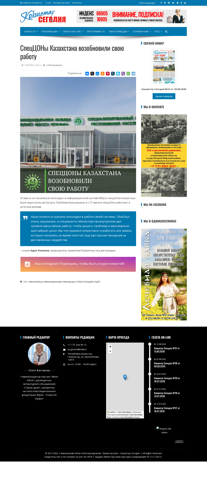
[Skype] (118, 73)
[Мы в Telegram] (177, 2)
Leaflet (112, 412)
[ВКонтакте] (87, 73)
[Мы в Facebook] (161, 2)
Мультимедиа (118, 31)
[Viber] (123, 73)
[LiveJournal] (113, 73)
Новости (29, 31)
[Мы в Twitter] (165, 2)
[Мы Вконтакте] (173, 2)
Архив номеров (164, 96)
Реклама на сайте (61, 2)
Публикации (49, 31)
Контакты (77, 2)
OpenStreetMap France (130, 417)
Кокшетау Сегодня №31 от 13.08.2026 (167, 349)
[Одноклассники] (102, 73)
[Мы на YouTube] (185, 2)
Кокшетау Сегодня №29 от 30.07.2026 (167, 379)
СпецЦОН (89, 281)
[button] (125, 377)
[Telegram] (133, 73)
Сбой (80, 281)
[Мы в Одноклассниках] (181, 2)
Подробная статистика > (179, 441)
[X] (92, 73)
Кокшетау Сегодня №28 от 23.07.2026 (167, 394)
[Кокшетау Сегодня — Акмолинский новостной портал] (43, 16)
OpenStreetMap (124, 412)
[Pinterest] (108, 73)
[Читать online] (164, 66)
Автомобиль (36, 281)
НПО (157, 31)
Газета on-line (72, 31)
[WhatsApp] (128, 73)
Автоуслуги (70, 281)
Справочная (140, 31)
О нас (48, 2)
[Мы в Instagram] (169, 2)
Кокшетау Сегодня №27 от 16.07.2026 (167, 409)
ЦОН (98, 281)
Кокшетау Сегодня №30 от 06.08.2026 (167, 364)
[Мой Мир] (97, 73)
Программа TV (96, 31)
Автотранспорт (53, 281)
